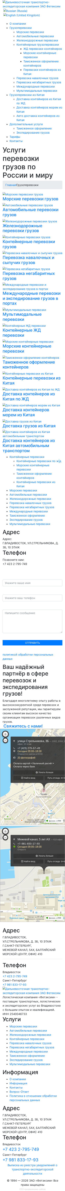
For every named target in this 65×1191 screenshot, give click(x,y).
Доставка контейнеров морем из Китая (26, 412)
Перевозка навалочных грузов (37, 78)
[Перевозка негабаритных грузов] (26, 269)
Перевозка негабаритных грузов (38, 82)
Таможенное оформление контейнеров (29, 365)
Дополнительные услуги (26, 124)
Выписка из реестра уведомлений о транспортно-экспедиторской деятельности (32, 1169)
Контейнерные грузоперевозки (37, 44)
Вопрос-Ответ (19, 1091)
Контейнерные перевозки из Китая (31, 380)
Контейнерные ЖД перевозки (22, 333)
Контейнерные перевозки (27, 457)
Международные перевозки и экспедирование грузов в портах (31, 298)
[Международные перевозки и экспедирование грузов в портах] (32, 286)
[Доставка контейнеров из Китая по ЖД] (31, 389)
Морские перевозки (30, 32)
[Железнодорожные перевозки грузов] (30, 221)
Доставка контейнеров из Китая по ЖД (29, 396)
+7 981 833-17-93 (14, 984)
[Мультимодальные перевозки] (24, 309)
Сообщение (11, 606)
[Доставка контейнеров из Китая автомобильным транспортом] (32, 434)
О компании (18, 23)
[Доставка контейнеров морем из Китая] (31, 405)
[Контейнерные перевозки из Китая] (28, 373)
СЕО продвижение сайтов (32, 1189)
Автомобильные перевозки (35, 36)
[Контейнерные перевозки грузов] (26, 237)
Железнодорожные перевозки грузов (22, 228)
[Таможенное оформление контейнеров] (31, 357)
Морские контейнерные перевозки (27, 349)
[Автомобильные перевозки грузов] (28, 205)
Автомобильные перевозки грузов (30, 212)
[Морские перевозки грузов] (23, 194)
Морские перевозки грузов (30, 198)
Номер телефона (15, 591)
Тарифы (15, 136)
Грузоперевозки (21, 28)
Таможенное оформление (34, 128)
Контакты (16, 141)
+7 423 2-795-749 (15, 976)
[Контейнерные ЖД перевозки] (24, 325)
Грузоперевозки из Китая (27, 95)
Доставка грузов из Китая (29, 425)
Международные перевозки (35, 86)
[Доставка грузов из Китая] (22, 421)
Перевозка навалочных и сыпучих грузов (28, 260)
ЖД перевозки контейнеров (42, 48)
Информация (18, 1083)
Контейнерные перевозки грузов (29, 244)
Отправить (32, 642)
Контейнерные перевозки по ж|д (38, 461)
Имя (5, 576)
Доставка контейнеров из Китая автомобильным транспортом (29, 445)
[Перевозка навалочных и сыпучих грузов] (32, 252)
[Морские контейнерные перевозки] (28, 341)
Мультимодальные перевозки (36, 90)
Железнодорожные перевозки (37, 40)
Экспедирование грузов (33, 132)
